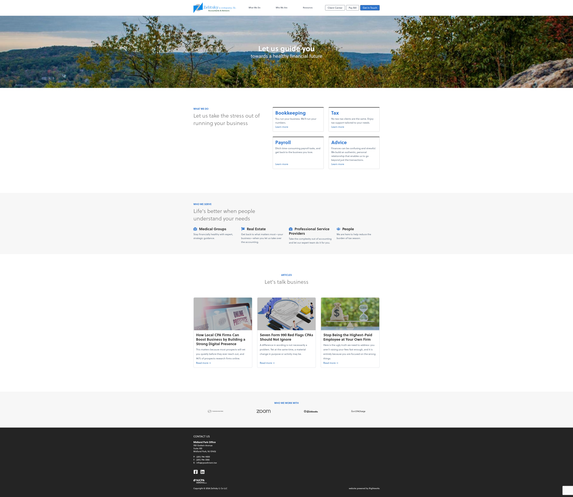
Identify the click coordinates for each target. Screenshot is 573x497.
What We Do (254, 7)
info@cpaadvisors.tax (206, 462)
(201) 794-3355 (203, 459)
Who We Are (281, 7)
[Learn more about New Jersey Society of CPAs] (200, 481)
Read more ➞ (223, 363)
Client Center (335, 7)
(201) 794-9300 (203, 456)
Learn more (293, 126)
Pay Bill (352, 7)
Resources (308, 7)
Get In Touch (370, 7)
